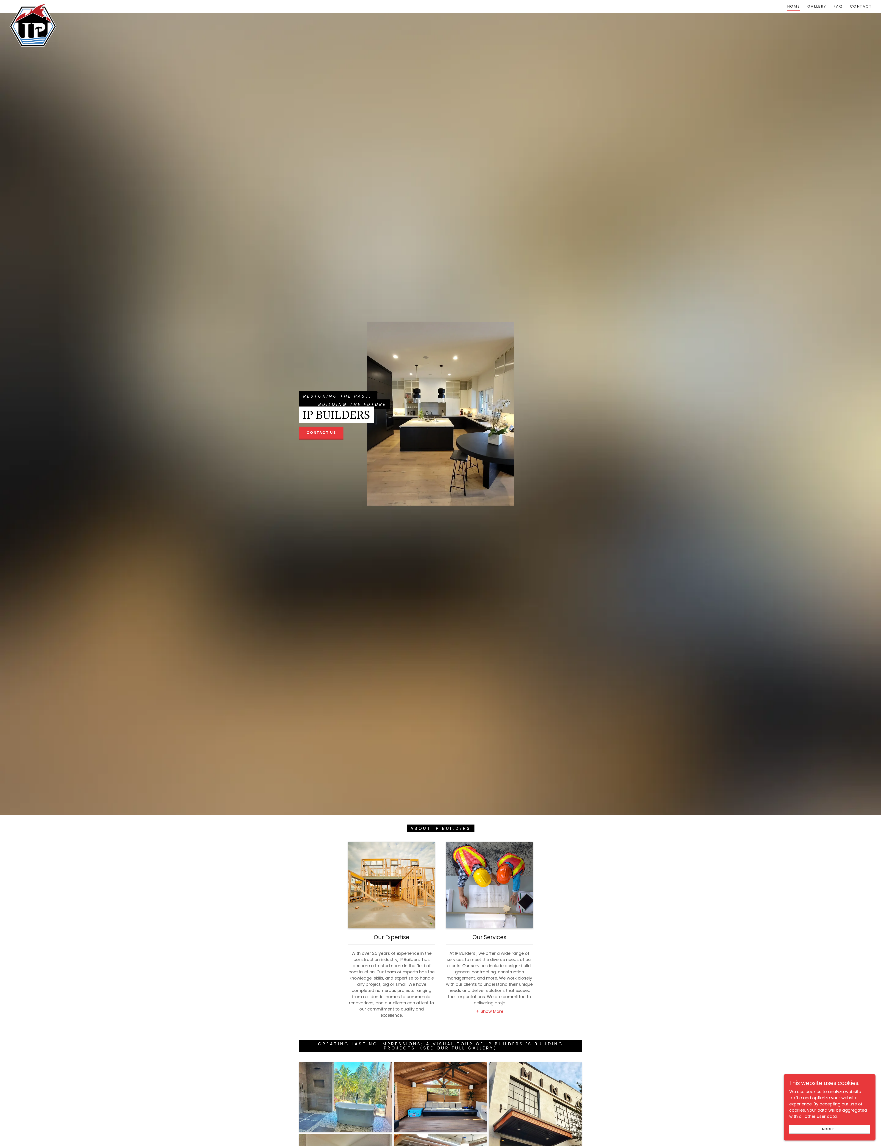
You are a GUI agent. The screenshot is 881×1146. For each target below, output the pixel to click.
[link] (32, 5)
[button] (490, 1011)
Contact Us (321, 432)
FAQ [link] (838, 6)
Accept (829, 1129)
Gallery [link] (816, 6)
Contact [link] (861, 6)
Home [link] (793, 6)
